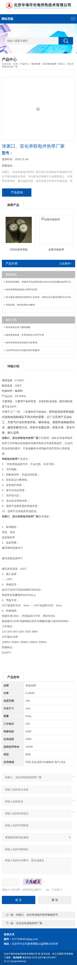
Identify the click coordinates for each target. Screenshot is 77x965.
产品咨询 (17, 192)
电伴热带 (35, 64)
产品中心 (24, 64)
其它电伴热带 (49, 64)
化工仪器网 (58, 953)
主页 (15, 64)
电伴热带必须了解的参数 (18, 327)
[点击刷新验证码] (32, 882)
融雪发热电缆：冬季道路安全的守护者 (25, 335)
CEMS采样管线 (19, 249)
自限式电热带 (56, 249)
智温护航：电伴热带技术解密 (20, 305)
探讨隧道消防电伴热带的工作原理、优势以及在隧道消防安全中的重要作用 (40, 297)
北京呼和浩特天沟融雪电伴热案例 (22, 350)
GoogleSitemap (18, 961)
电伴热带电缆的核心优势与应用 (21, 289)
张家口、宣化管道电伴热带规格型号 (37, 914)
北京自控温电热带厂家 (29, 923)
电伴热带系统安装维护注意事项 (21, 342)
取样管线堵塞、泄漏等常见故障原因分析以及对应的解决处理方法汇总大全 (40, 282)
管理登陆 (68, 953)
